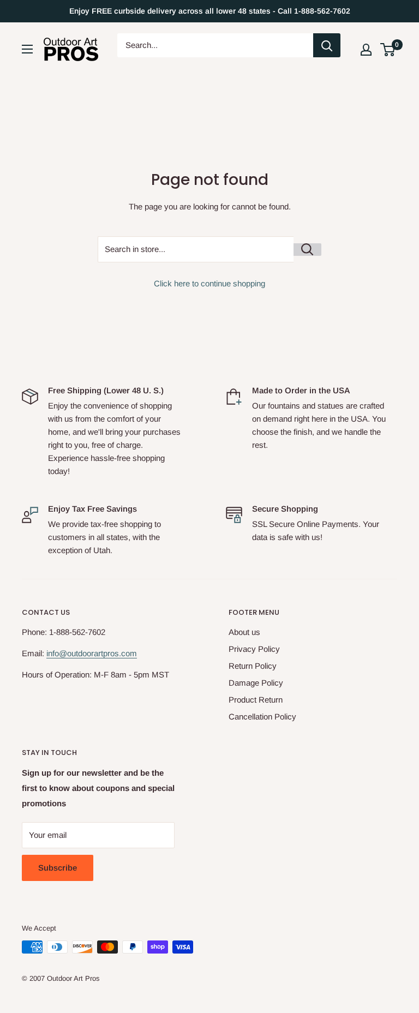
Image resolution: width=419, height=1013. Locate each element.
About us (244, 632)
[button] (387, 49)
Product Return (256, 699)
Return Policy (253, 665)
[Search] (326, 45)
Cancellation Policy (262, 716)
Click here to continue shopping (209, 283)
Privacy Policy (254, 649)
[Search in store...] (307, 249)
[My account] (366, 50)
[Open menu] (27, 49)
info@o (58, 653)
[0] (388, 49)
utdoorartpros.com (104, 653)
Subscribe (57, 867)
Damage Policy (256, 682)
